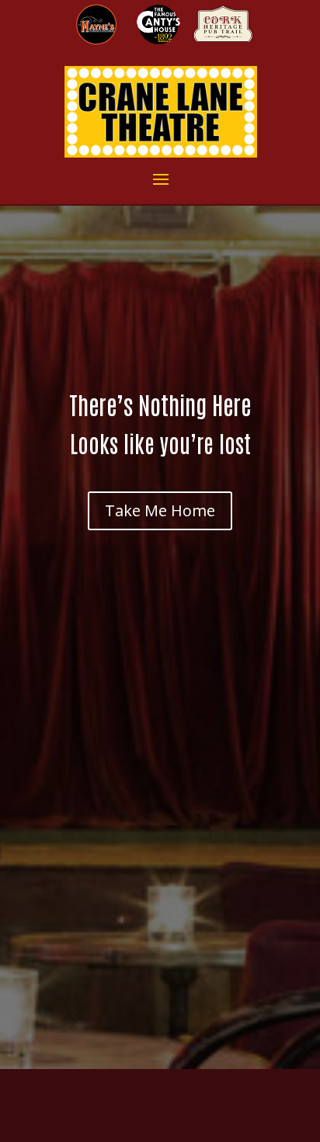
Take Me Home (160, 510)
